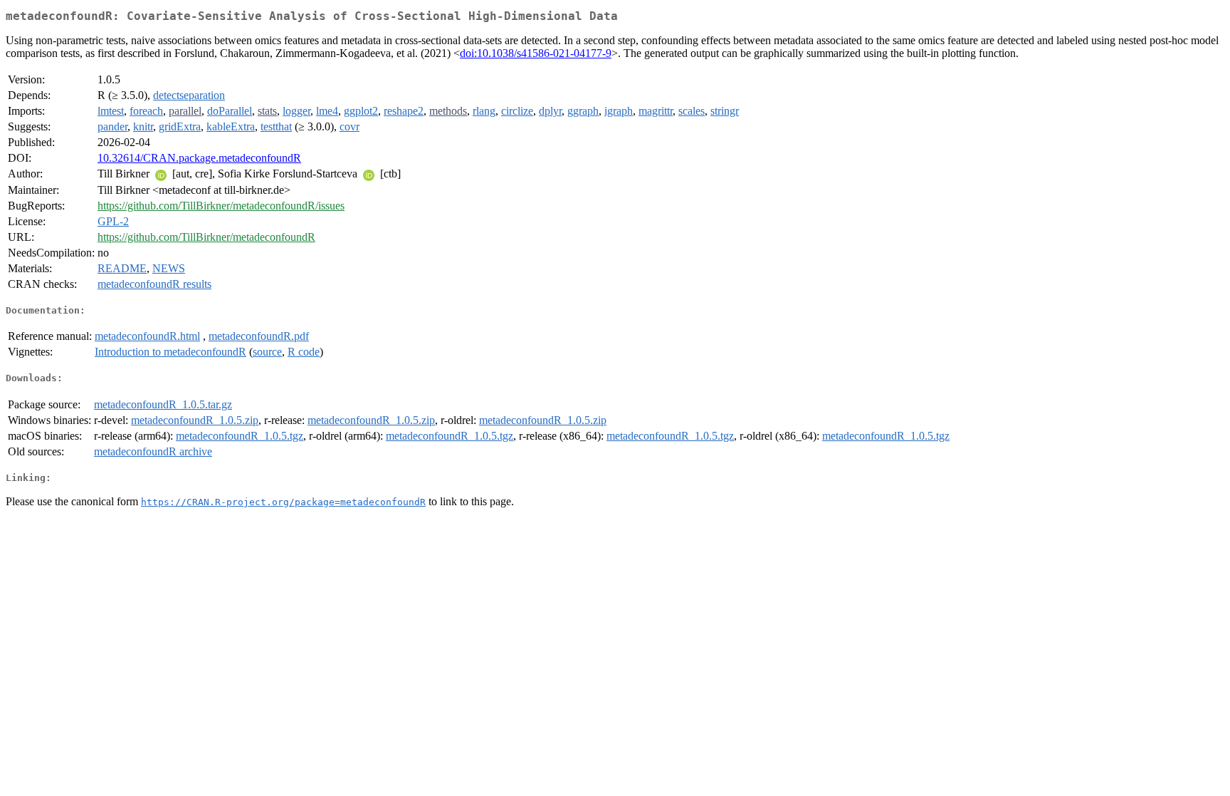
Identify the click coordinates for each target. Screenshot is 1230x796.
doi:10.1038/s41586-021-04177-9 (535, 53)
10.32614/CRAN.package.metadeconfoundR (199, 158)
